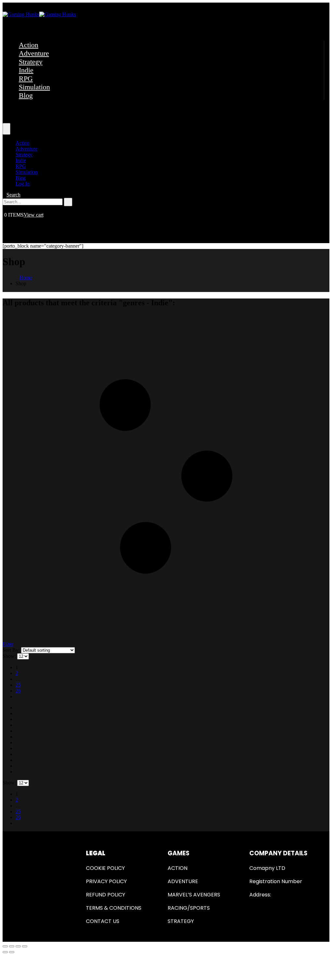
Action (28, 45)
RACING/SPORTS (189, 908)
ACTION (177, 868)
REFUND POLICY (105, 894)
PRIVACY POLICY (106, 881)
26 (18, 690)
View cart (33, 215)
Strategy (30, 62)
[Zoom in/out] (24, 946)
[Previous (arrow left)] (5, 952)
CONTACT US (102, 921)
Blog (26, 95)
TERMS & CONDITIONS (113, 908)
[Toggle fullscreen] (18, 946)
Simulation (34, 87)
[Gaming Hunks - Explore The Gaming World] (39, 14)
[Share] (11, 946)
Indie (26, 70)
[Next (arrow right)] (11, 952)
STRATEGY (181, 921)
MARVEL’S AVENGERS (194, 894)
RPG (26, 78)
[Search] (68, 202)
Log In (23, 183)
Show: (10, 656)
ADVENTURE (183, 881)
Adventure (34, 53)
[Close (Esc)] (5, 946)
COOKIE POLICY (105, 868)
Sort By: (12, 650)
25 (18, 685)
